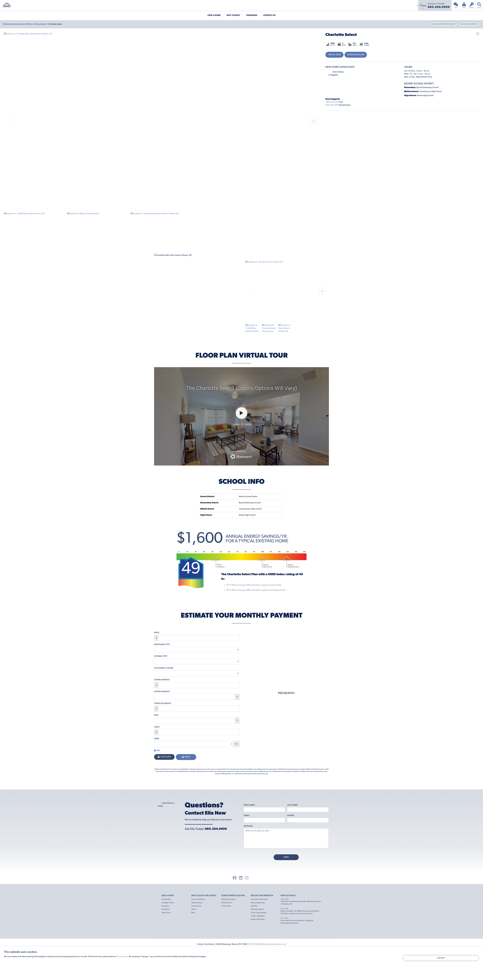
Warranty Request (257, 909)
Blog (193, 913)
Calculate (165, 757)
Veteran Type (160, 656)
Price (156, 633)
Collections (166, 909)
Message (248, 826)
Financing (251, 15)
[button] (313, 121)
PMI (158, 751)
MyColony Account (228, 899)
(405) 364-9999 (332, 105)
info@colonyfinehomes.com (274, 944)
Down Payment (162, 680)
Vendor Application (258, 916)
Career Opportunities (258, 913)
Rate (156, 715)
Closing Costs (196, 906)
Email (247, 816)
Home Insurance (162, 703)
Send (286, 857)
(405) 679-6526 (332, 102)
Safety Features (197, 903)
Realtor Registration (258, 903)
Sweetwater (41, 24)
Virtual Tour (334, 55)
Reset (187, 757)
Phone (291, 816)
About (193, 909)
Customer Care (226, 903)
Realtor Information (258, 919)
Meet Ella (254, 906)
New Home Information (259, 899)
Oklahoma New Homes (14, 24)
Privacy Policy (226, 906)
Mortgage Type (162, 645)
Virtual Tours (166, 913)
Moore (30, 24)
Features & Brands (198, 899)
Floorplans (165, 906)
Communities (166, 899)
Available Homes (168, 903)
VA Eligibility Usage (163, 668)
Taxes (157, 727)
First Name (250, 805)
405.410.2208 (254, 944)
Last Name (293, 805)
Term (156, 739)
